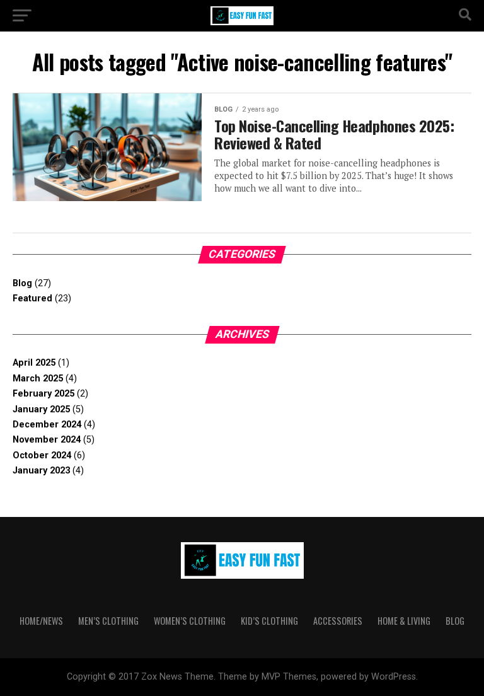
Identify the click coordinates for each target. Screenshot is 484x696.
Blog (22, 283)
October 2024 (42, 455)
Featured (32, 298)
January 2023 (41, 470)
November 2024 (47, 439)
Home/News (41, 620)
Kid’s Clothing (269, 620)
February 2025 (43, 393)
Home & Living (403, 620)
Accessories (337, 620)
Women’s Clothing (190, 620)
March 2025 (38, 378)
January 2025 (41, 409)
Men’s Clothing (108, 620)
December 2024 (47, 424)
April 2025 (34, 362)
